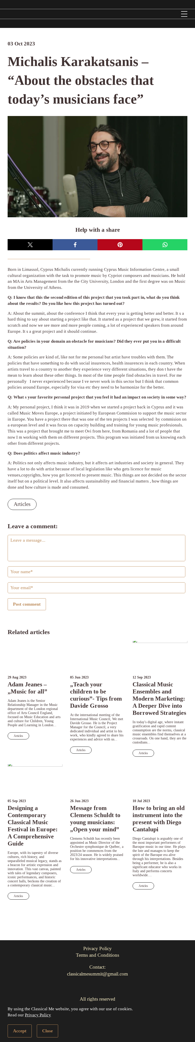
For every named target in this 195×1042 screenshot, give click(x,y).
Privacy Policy (38, 1015)
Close (47, 1030)
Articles (22, 504)
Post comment (27, 604)
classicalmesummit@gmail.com (97, 974)
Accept (19, 1030)
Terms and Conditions (97, 955)
